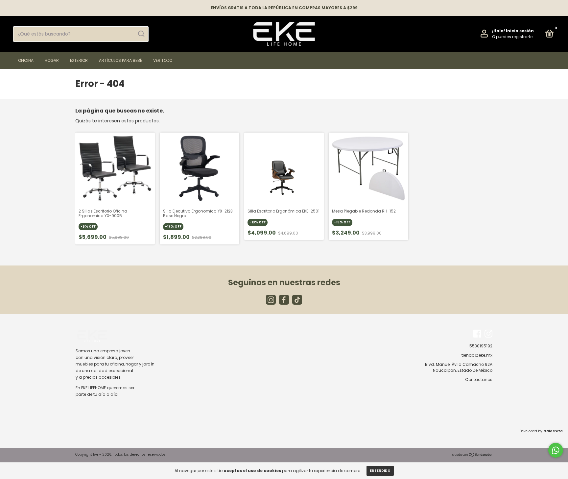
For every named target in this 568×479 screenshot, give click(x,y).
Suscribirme (284, 177)
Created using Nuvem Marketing (284, 198)
